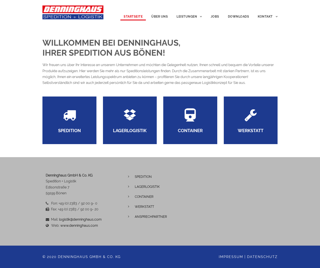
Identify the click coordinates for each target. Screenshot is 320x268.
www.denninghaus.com (79, 225)
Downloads (238, 16)
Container (144, 197)
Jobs (215, 16)
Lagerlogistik (147, 187)
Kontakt (265, 16)
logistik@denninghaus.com (80, 219)
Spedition (143, 177)
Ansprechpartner (151, 217)
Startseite (133, 16)
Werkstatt (144, 207)
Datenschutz (262, 257)
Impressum (231, 257)
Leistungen (187, 16)
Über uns (159, 16)
